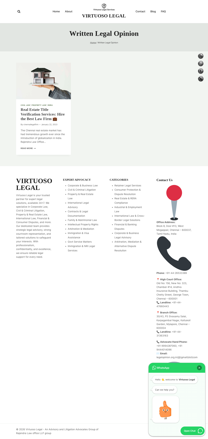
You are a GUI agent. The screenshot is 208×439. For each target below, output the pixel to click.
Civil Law (25, 105)
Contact (140, 11)
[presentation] (43, 81)
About (68, 11)
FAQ (163, 11)
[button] (199, 367)
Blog (153, 11)
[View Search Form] (19, 11)
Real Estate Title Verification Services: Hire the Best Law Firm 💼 (43, 114)
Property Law (39, 105)
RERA (50, 105)
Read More (28, 148)
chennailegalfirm (30, 124)
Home (56, 11)
